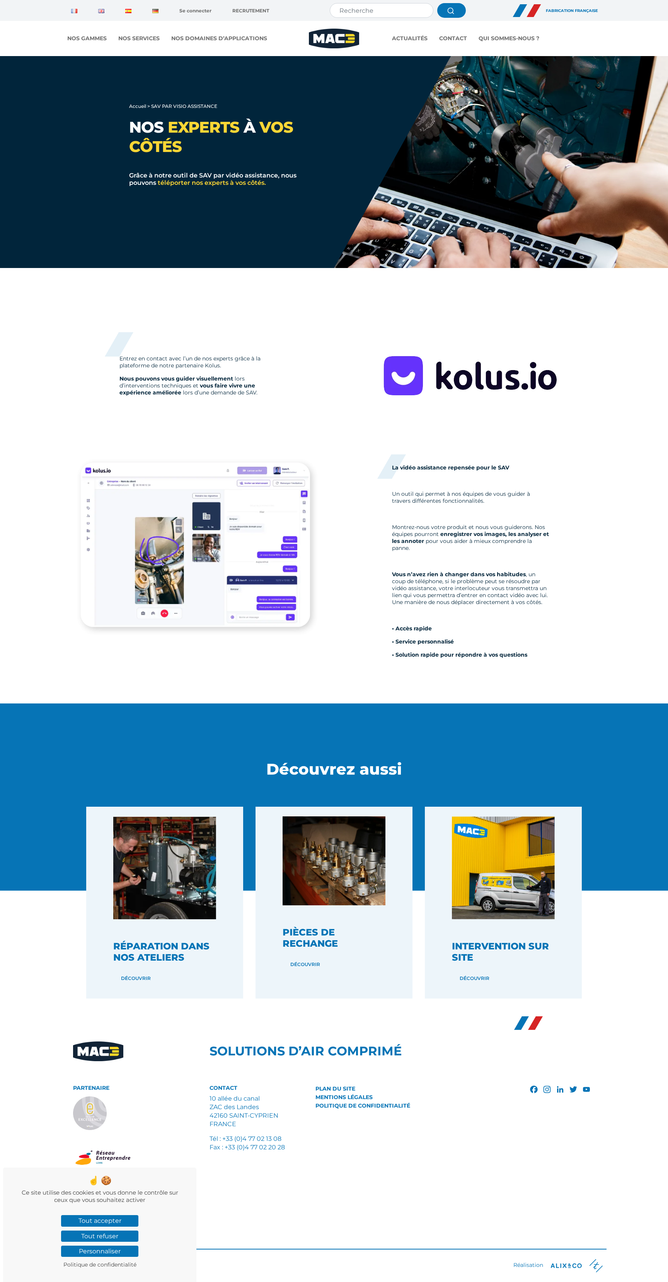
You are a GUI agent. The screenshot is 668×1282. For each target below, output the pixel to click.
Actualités (410, 38)
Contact (453, 38)
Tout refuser (99, 1236)
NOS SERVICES (139, 38)
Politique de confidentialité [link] (99, 1264)
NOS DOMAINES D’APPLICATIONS (219, 38)
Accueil (137, 106)
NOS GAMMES (87, 38)
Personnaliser (100, 1251)
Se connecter (195, 11)
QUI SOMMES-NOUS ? (509, 38)
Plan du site (335, 1088)
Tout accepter (99, 1220)
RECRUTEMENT (250, 11)
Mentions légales (344, 1097)
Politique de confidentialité (362, 1105)
